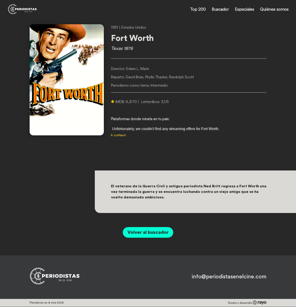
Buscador (220, 10)
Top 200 (198, 10)
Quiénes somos (274, 10)
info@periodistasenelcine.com (229, 277)
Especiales (244, 10)
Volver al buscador (148, 232)
